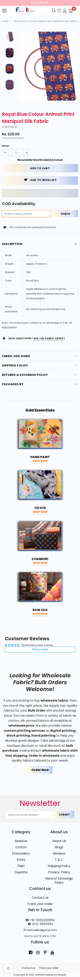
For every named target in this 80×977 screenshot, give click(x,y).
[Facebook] (30, 952)
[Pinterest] (45, 952)
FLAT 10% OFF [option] (40, 3)
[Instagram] (37, 952)
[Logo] (25, 10)
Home (5, 21)
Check (65, 214)
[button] (40, 193)
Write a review (40, 649)
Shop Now (40, 461)
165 (11, 227)
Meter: (6, 145)
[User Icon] (65, 10)
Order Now (40, 770)
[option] (47, 66)
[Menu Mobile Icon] (4, 10)
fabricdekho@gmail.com (42, 930)
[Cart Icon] (70, 10)
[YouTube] (52, 952)
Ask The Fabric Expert (49, 338)
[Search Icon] (54, 11)
